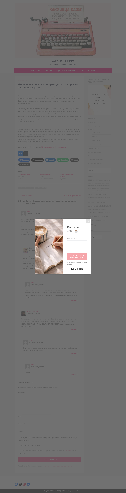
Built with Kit (77, 269)
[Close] (88, 221)
